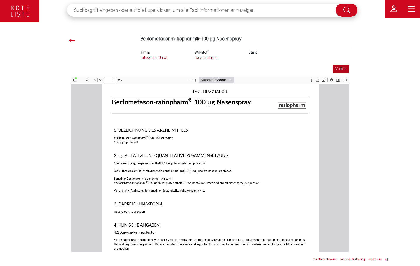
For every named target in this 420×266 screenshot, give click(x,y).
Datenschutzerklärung (352, 259)
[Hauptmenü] (411, 9)
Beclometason (206, 57)
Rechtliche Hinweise (324, 259)
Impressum (375, 259)
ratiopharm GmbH (154, 57)
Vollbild (340, 69)
